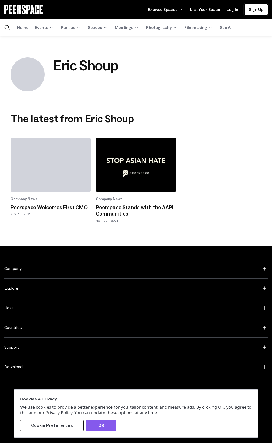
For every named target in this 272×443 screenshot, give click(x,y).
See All (226, 27)
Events (41, 27)
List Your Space (205, 9)
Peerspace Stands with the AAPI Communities (134, 210)
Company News (24, 199)
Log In (232, 9)
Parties (68, 27)
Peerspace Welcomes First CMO (49, 207)
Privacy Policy (59, 413)
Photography (159, 27)
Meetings (124, 27)
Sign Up (256, 9)
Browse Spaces (162, 9)
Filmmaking (195, 27)
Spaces (95, 27)
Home (22, 27)
